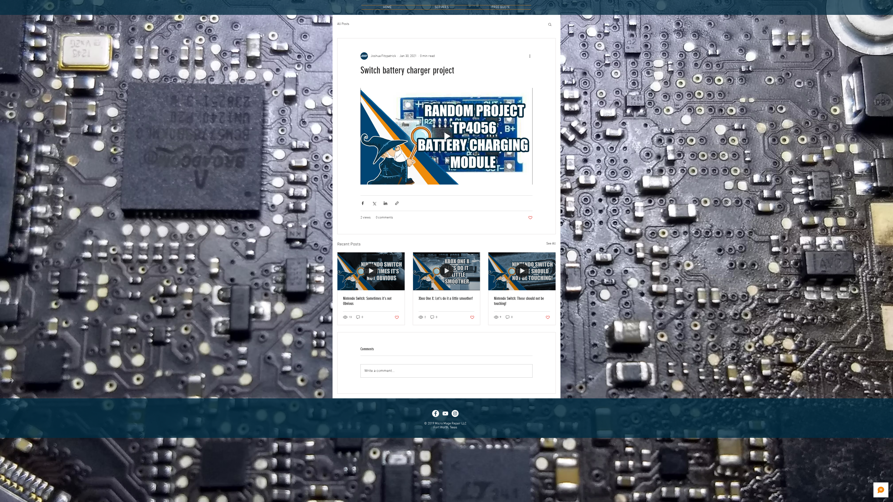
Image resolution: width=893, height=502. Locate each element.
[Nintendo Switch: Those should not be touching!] (522, 271)
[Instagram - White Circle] (455, 413)
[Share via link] (397, 203)
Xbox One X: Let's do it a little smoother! (446, 298)
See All (551, 244)
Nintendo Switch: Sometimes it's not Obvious (367, 301)
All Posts (343, 24)
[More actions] (530, 56)
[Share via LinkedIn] (385, 203)
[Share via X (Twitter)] (374, 203)
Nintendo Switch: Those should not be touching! (519, 301)
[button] (550, 24)
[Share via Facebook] (362, 203)
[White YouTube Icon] (445, 413)
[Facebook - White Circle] (435, 413)
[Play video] (446, 136)
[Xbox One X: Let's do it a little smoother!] (446, 271)
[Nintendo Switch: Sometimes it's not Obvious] (371, 271)
